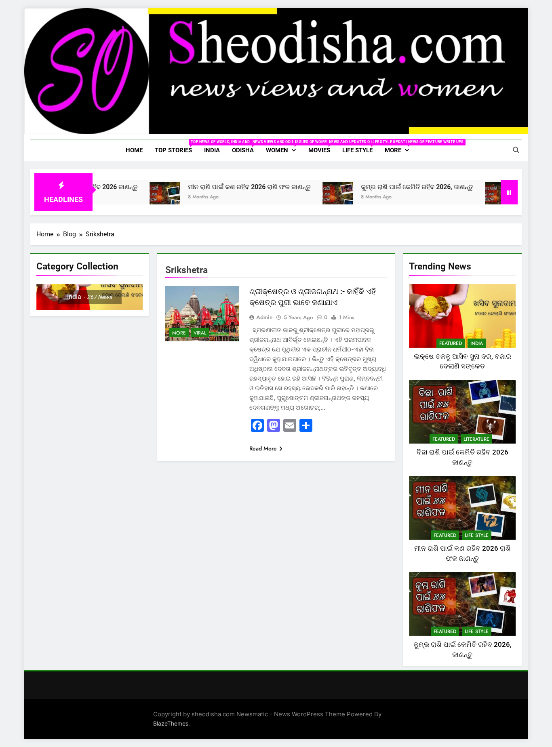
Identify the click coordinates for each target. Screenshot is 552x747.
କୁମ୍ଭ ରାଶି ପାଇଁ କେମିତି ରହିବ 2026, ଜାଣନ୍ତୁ (398, 187)
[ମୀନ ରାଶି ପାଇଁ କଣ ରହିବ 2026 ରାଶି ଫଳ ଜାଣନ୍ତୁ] (146, 197)
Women (284, 147)
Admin (264, 317)
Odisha (246, 147)
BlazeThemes (170, 723)
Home (134, 150)
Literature (476, 439)
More (400, 147)
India (212, 150)
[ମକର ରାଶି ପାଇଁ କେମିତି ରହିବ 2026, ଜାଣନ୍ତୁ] (481, 197)
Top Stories (176, 147)
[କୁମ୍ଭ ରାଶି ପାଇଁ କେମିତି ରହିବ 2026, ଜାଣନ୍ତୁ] (318, 197)
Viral (200, 333)
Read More (263, 448)
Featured (450, 343)
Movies (322, 147)
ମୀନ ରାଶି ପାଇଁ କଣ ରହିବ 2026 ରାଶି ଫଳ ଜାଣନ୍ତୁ (230, 187)
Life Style (360, 147)
